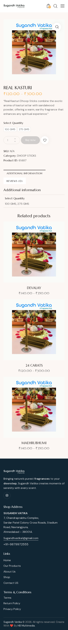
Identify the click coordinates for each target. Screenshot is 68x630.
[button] (57, 27)
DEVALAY (34, 288)
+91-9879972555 (15, 544)
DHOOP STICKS (26, 156)
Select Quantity (13, 123)
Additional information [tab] (24, 173)
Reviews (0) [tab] (15, 181)
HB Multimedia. (26, 625)
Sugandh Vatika (12, 622)
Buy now (30, 140)
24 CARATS (34, 365)
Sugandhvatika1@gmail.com (20, 538)
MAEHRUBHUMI (34, 443)
